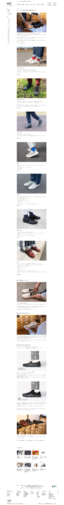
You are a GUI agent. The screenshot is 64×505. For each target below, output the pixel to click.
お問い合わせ (50, 5)
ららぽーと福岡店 (25, 494)
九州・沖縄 (43, 493)
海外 (42, 495)
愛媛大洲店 (25, 496)
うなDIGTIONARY (51, 493)
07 (9, 20)
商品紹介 (9, 10)
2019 (8, 34)
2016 (8, 37)
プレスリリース (10, 14)
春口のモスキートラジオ (51, 494)
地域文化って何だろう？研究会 (52, 498)
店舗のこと (25, 491)
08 (9, 19)
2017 (8, 36)
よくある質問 (17, 495)
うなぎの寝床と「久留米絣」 (52, 496)
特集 (49, 491)
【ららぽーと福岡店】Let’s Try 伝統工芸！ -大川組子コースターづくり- (34, 485)
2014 (8, 39)
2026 (8, 18)
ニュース (9, 12)
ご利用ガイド (55, 5)
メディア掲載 (9, 13)
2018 (8, 35)
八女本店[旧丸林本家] (26, 493)
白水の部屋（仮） (50, 495)
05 (9, 22)
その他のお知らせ (19, 447)
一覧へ (39, 1)
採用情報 (17, 494)
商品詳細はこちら (19, 74)
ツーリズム (32, 493)
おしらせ (38, 491)
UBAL (17, 408)
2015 (8, 38)
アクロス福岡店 (25, 495)
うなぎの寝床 (18, 491)
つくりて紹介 (44, 491)
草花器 (49, 497)
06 (9, 21)
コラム (9, 11)
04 (9, 23)
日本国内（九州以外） (44, 494)
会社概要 (17, 493)
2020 (8, 33)
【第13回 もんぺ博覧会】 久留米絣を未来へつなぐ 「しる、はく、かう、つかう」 (35, 486)
